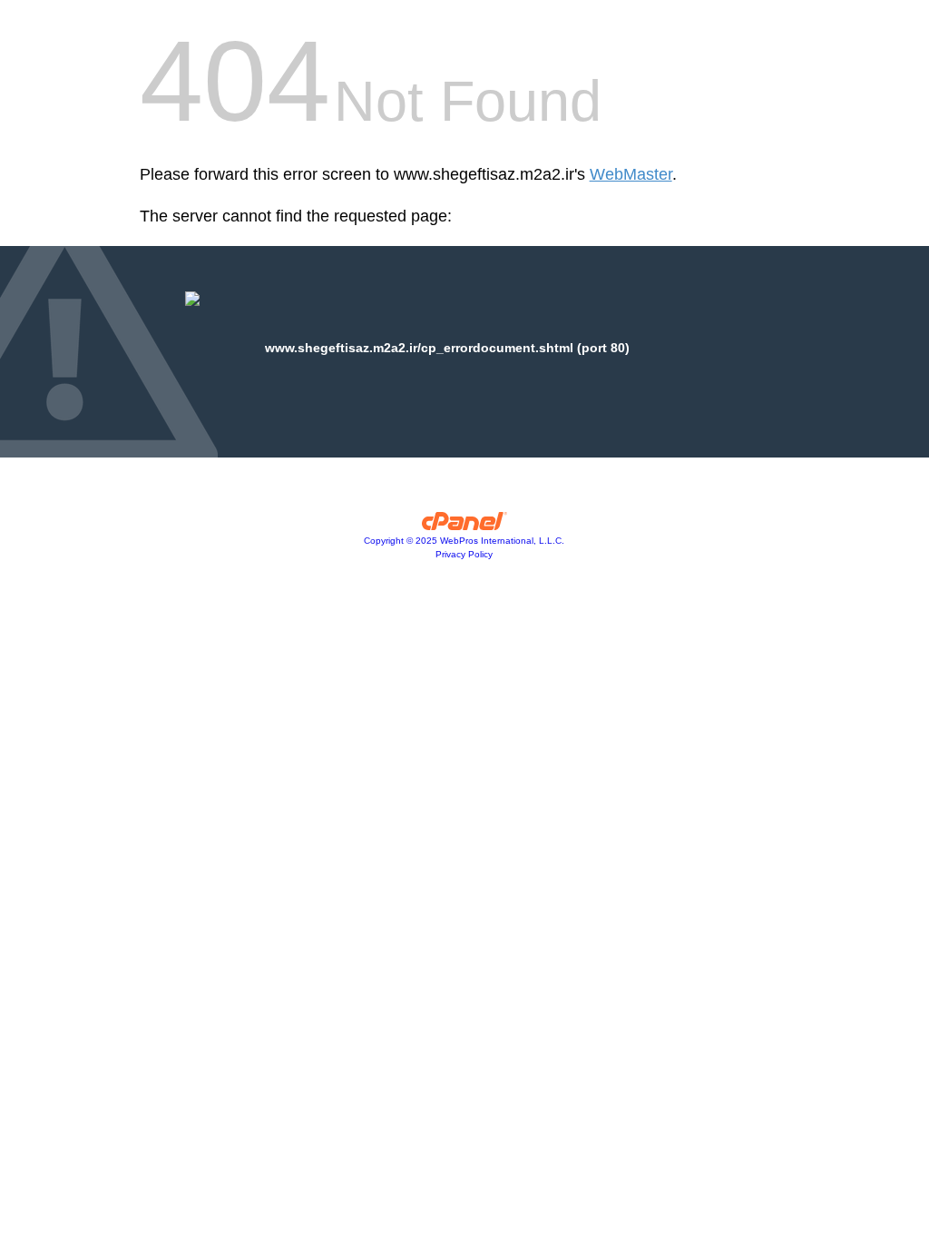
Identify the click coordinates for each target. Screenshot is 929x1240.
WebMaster (631, 174)
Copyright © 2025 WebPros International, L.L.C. (464, 541)
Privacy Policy (464, 554)
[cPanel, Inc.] (465, 525)
